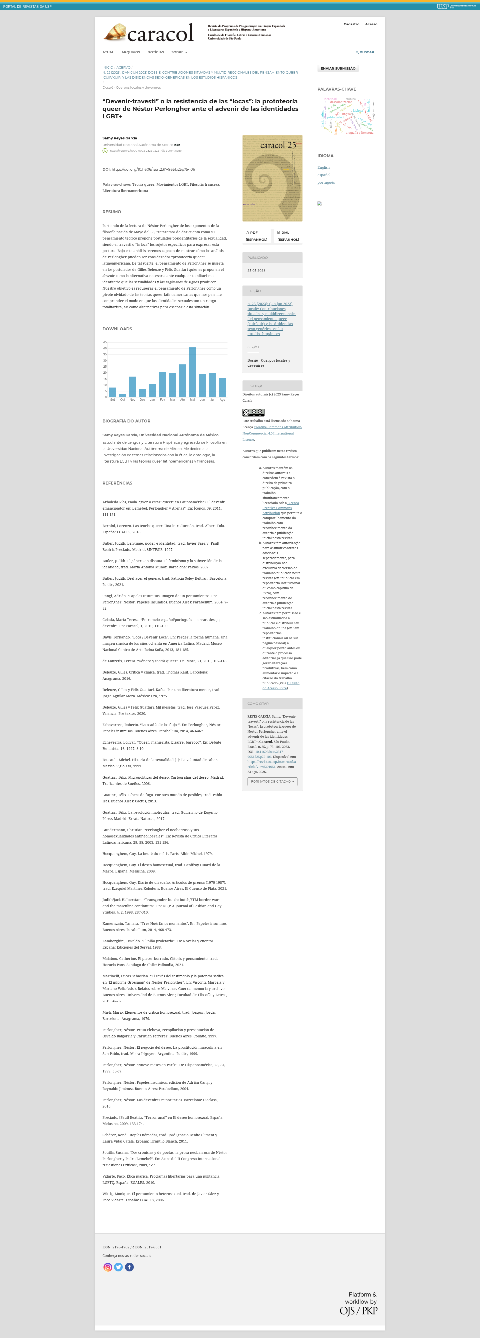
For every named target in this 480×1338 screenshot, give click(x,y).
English (324, 167)
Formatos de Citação (271, 781)
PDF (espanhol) (257, 236)
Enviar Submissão (338, 68)
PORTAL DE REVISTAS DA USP (27, 7)
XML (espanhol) (288, 236)
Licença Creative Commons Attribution (280, 508)
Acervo (123, 67)
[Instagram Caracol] (107, 1271)
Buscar (366, 52)
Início (107, 67)
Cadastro (352, 24)
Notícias (156, 52)
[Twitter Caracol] (118, 1271)
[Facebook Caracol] (129, 1271)
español (324, 174)
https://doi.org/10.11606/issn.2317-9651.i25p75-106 (153, 169)
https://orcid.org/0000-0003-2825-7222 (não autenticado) (146, 150)
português (326, 182)
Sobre (178, 52)
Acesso (371, 24)
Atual (108, 52)
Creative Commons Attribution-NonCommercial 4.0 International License (272, 433)
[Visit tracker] (320, 204)
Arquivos (131, 52)
